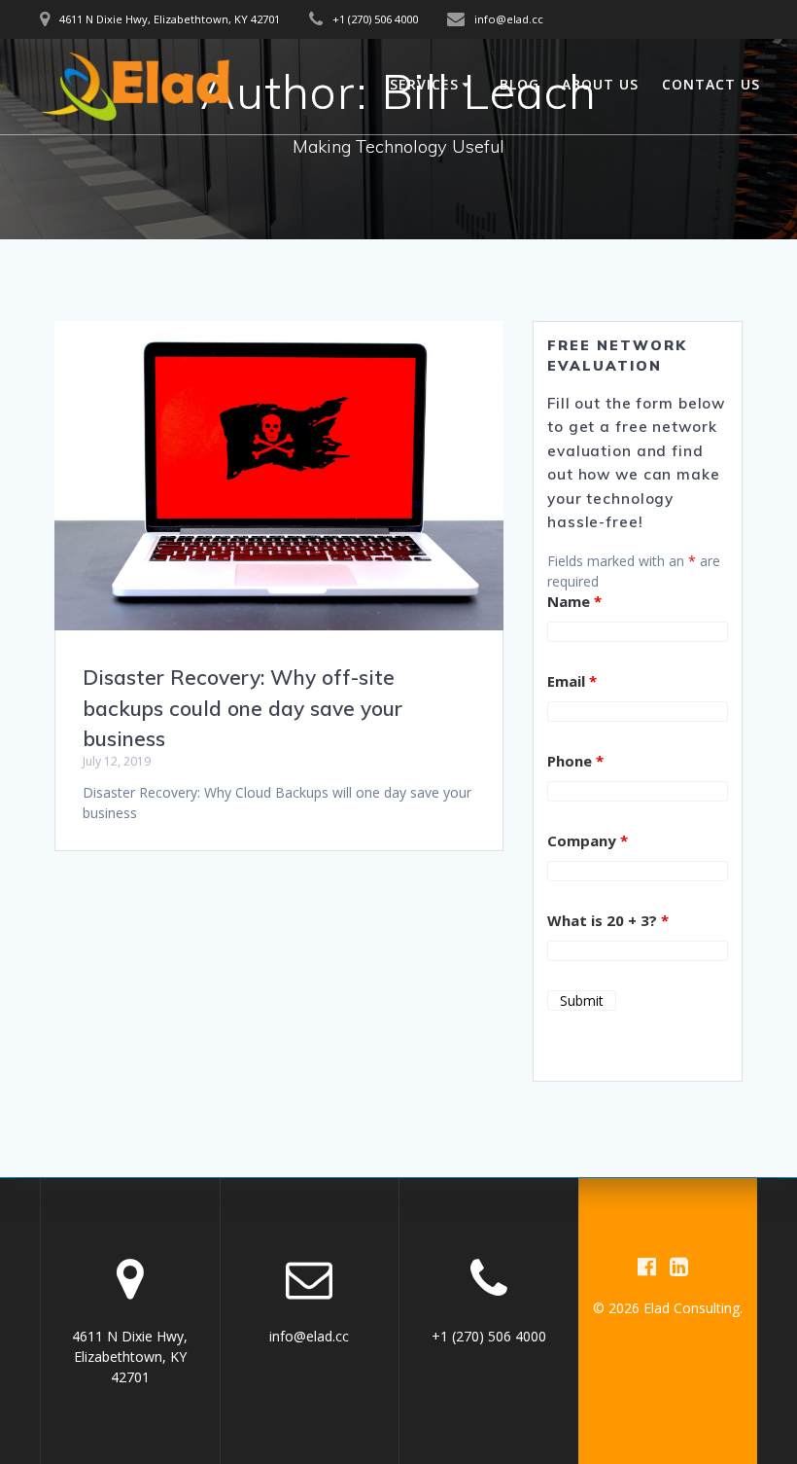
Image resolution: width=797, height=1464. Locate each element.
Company (587, 840)
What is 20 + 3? (608, 920)
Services (424, 84)
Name (574, 601)
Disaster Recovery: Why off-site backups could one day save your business (242, 707)
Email (572, 681)
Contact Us (711, 84)
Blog (519, 84)
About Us (600, 84)
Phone (575, 760)
